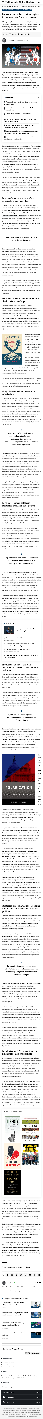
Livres (33, 1334)
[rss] (21, 1402)
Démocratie (14, 1267)
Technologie (35, 1306)
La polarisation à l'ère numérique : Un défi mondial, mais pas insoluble (19, 138)
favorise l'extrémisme (9, 695)
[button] (3, 2)
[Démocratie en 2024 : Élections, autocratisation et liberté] (36, 1325)
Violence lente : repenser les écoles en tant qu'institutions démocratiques (19, 645)
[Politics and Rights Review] (19, 2)
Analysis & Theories (8, 9)
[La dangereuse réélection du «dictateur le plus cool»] (9, 630)
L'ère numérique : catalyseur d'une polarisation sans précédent (20, 103)
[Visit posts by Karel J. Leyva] (4, 1283)
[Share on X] (9, 34)
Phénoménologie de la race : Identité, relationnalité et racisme (17, 651)
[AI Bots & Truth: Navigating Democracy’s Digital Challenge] (36, 1315)
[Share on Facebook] (6, 34)
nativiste (20, 869)
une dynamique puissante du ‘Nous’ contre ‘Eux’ (20, 85)
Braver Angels (32, 944)
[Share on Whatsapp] (16, 34)
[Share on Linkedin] (19, 34)
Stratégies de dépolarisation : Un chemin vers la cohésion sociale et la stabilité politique (21, 132)
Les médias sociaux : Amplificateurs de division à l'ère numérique (21, 109)
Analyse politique (24, 1267)
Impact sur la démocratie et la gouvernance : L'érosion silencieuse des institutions (19, 126)
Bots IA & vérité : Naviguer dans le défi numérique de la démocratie (15, 1314)
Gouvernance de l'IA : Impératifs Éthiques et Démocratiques (13, 1303)
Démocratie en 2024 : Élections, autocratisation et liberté (13, 1324)
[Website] (33, 1283)
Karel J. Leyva (10, 40)
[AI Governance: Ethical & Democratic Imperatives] (36, 1304)
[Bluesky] (40, 1283)
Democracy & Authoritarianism (23, 9)
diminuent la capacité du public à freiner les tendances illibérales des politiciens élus (21, 832)
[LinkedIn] (37, 1283)
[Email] (22, 34)
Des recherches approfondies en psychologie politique (19, 180)
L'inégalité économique (9, 453)
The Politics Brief (35, 1326)
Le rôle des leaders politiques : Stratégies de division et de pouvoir (20, 120)
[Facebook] (35, 1283)
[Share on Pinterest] (13, 34)
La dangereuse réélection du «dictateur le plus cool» (25, 630)
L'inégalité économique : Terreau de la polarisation (17, 115)
